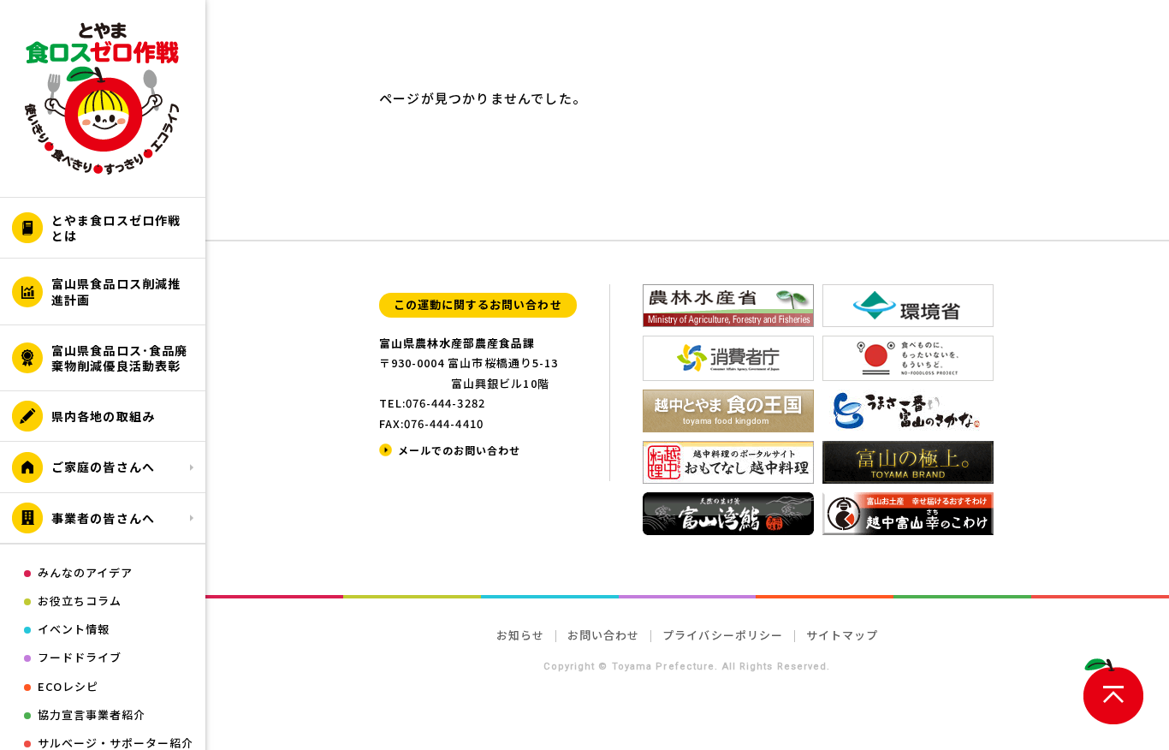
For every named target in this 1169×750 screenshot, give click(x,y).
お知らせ (520, 635)
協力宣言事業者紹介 (91, 714)
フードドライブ (80, 657)
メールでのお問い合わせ (459, 450)
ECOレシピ (68, 686)
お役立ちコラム (80, 600)
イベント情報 (74, 629)
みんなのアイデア (85, 572)
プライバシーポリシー (722, 635)
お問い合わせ (603, 635)
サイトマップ (842, 635)
